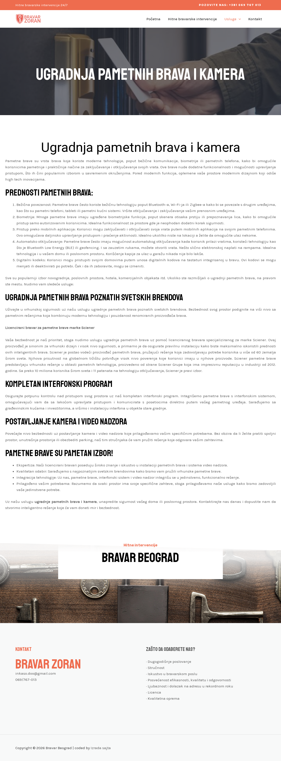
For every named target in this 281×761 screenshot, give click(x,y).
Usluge (230, 19)
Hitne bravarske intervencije (192, 19)
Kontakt (255, 19)
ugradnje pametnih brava (57, 501)
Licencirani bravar (21, 327)
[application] (238, 19)
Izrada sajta (101, 748)
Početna (153, 19)
